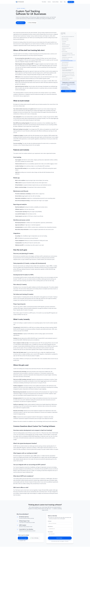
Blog (65, 1)
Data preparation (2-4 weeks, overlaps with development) (68, 55)
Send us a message (68, 91)
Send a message (23, 538)
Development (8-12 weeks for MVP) (67, 57)
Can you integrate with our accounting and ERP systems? (68, 76)
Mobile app (63, 43)
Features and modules (65, 39)
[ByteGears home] (20, 2)
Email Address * (50, 526)
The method (44, 1)
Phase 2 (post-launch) (65, 62)
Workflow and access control (66, 48)
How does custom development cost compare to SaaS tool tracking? (67, 70)
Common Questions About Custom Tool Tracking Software (67, 68)
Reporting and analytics (65, 46)
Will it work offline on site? (66, 79)
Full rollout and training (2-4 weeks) (67, 60)
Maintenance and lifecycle (66, 44)
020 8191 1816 (22, 540)
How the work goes (64, 51)
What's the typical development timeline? (68, 72)
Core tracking (64, 41)
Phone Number (50, 531)
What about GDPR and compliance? (67, 78)
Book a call (70, 1)
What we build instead (65, 38)
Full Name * (50, 521)
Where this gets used (65, 65)
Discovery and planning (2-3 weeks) (67, 53)
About (61, 1)
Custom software (55, 1)
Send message (59, 538)
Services (49, 1)
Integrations (64, 49)
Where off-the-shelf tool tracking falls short (68, 36)
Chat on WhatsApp (32, 22)
